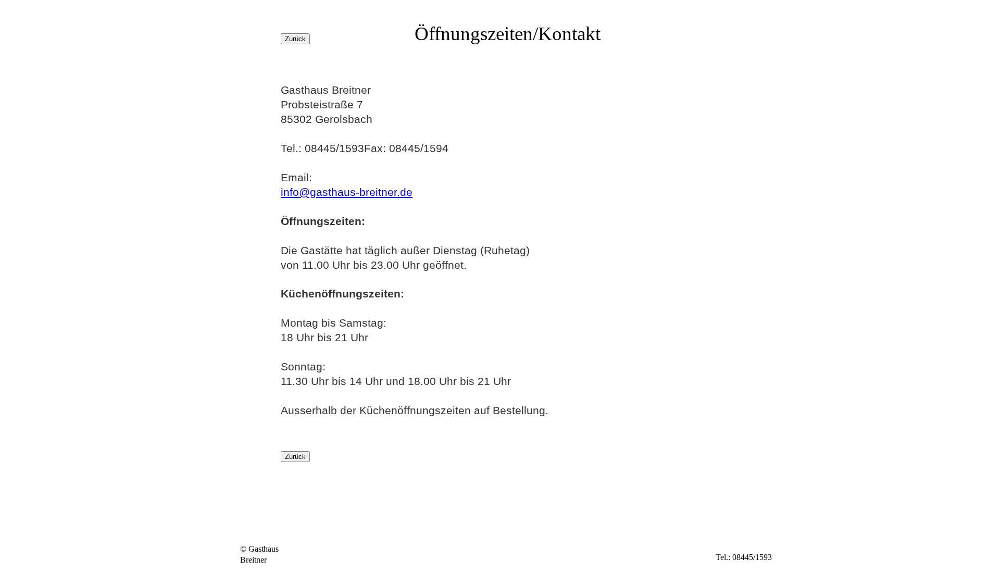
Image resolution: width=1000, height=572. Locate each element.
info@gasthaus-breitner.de (347, 192)
